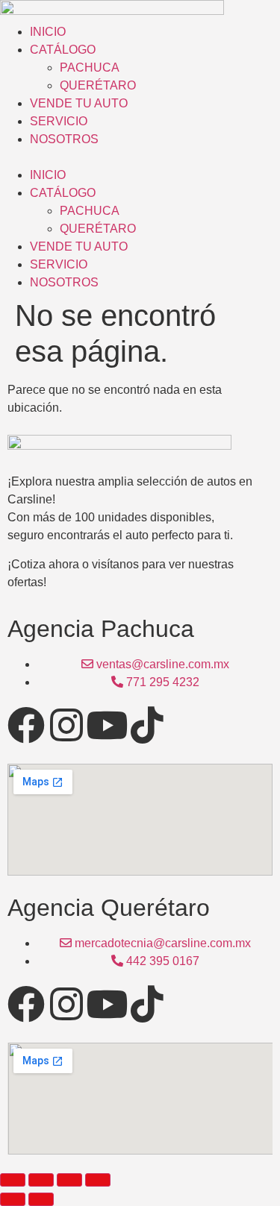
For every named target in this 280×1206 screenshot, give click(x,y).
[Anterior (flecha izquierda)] (12, 1199)
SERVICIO (58, 121)
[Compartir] (69, 1180)
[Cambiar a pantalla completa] (41, 1180)
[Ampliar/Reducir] (12, 1180)
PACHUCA (89, 67)
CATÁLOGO (63, 49)
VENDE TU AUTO (79, 103)
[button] (140, 157)
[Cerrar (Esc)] (98, 1180)
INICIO (48, 31)
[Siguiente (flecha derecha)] (41, 1199)
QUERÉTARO (98, 85)
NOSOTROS (64, 139)
